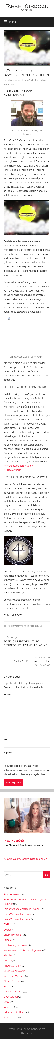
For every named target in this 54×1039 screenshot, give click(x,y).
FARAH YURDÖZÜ (14, 840)
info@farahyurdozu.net (16, 945)
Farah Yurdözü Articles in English (21, 909)
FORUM (8, 924)
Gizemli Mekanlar (13, 934)
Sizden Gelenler (12, 981)
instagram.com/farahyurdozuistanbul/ (25, 858)
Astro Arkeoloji (12, 894)
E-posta (9, 752)
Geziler (7, 929)
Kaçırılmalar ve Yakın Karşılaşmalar (25, 626)
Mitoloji (8, 960)
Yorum (8, 694)
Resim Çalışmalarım (14, 971)
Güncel (7, 939)
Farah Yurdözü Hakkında (17, 919)
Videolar (8, 1007)
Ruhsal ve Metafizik (14, 976)
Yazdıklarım (10, 1017)
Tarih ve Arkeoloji (13, 991)
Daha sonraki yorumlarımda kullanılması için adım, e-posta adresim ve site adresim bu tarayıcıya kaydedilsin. (27, 770)
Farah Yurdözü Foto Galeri (18, 914)
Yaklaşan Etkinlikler (14, 1012)
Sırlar (6, 986)
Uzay (6, 1002)
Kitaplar (8, 955)
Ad (6, 739)
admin (43, 80)
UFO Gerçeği (11, 996)
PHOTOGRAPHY (12, 965)
